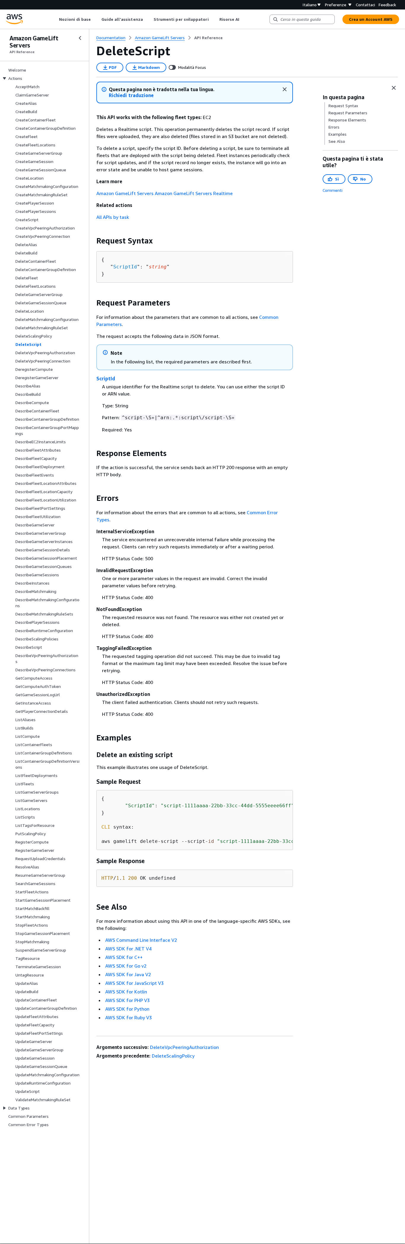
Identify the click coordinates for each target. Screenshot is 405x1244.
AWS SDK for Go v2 (125, 966)
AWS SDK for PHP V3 (127, 1000)
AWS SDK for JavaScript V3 (134, 983)
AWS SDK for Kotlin (126, 992)
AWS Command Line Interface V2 (141, 940)
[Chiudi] (284, 89)
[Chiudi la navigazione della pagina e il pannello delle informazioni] (394, 88)
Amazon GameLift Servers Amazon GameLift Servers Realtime (164, 193)
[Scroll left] (54, 19)
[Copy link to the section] (91, 241)
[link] (208, 38)
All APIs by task (112, 217)
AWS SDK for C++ (124, 957)
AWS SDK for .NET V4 (128, 949)
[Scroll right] (244, 19)
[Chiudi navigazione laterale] (80, 38)
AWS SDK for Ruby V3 (128, 1017)
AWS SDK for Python (127, 1009)
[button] (131, 95)
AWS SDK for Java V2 (128, 974)
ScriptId (125, 267)
